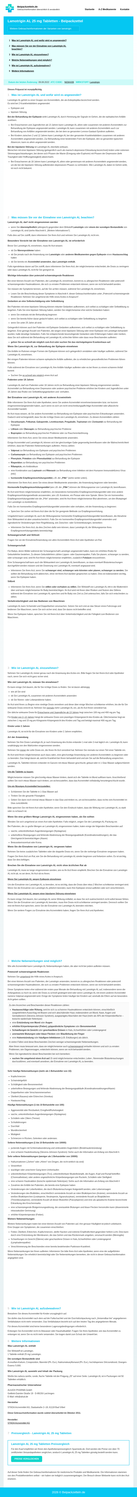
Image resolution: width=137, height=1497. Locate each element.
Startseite (89, 9)
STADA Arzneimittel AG (19, 1423)
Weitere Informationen (23, 71)
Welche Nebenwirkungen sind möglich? (32, 60)
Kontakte (124, 9)
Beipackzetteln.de (27, 6)
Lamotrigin (95, 82)
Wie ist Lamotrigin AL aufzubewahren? (31, 65)
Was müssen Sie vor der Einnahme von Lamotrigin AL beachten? (39, 47)
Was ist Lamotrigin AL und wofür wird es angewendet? (39, 40)
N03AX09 (69, 82)
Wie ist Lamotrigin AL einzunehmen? (30, 54)
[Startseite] (10, 8)
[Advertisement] (108, 57)
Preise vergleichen (26, 1459)
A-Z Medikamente (107, 9)
